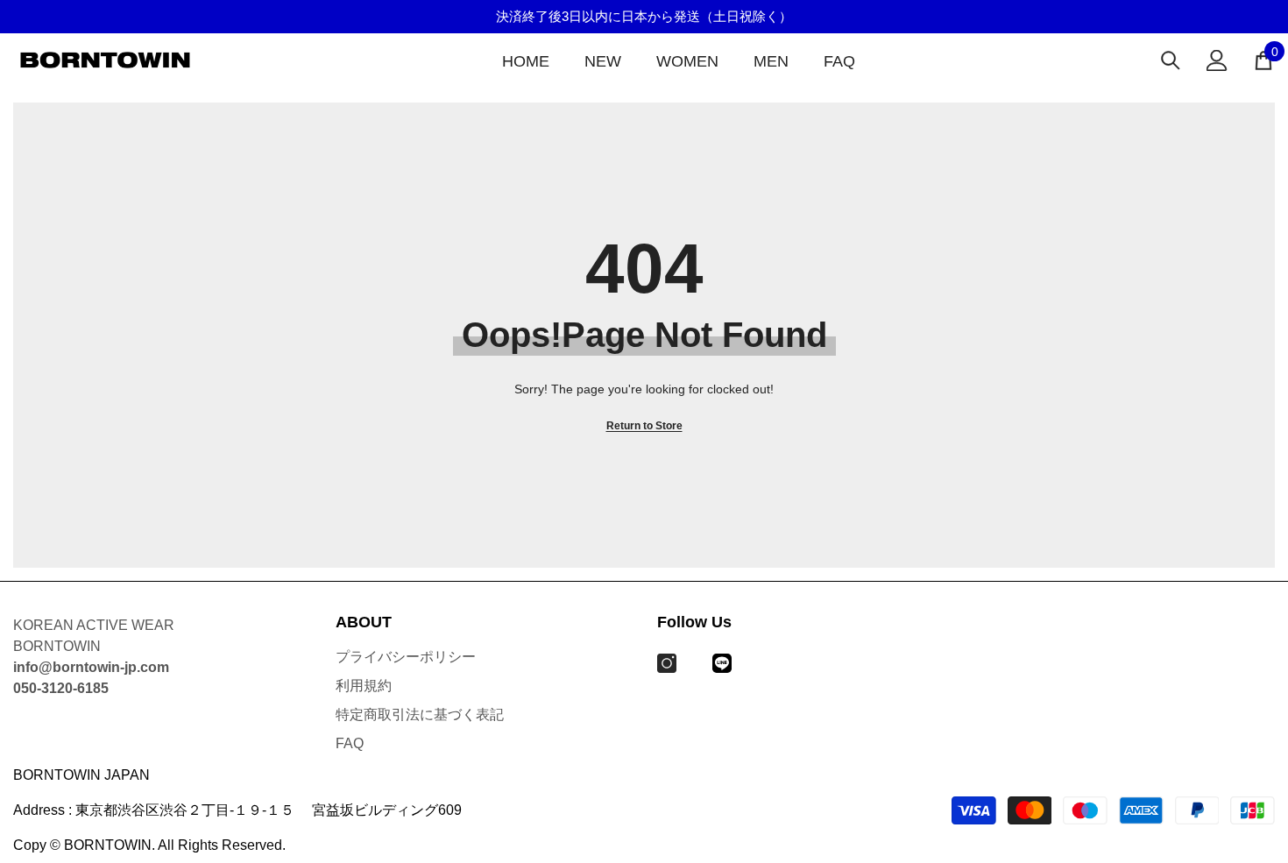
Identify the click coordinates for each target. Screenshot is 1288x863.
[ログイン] (1217, 60)
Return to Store (644, 426)
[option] (644, 16)
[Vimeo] (722, 663)
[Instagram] (667, 663)
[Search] (1170, 60)
